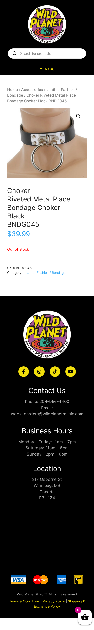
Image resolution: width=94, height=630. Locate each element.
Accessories (32, 89)
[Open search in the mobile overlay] (47, 53)
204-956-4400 (54, 401)
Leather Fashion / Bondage (45, 273)
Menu (49, 69)
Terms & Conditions (24, 601)
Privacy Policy (54, 601)
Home (12, 89)
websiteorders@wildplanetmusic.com (47, 413)
